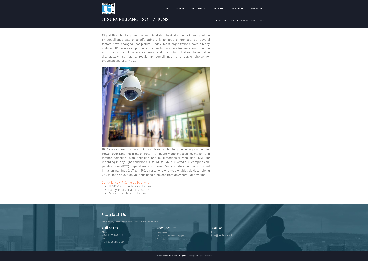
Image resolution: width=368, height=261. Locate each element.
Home (219, 21)
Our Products (231, 21)
